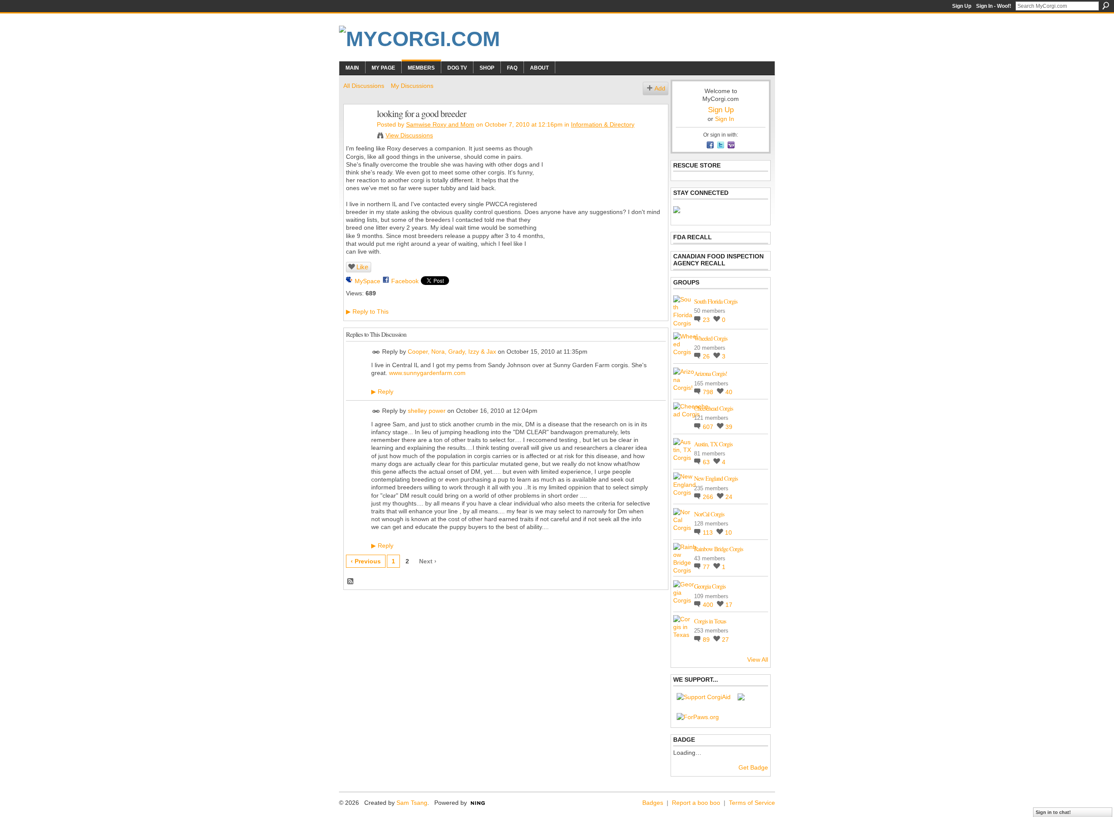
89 (707, 639)
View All (757, 659)
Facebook (405, 281)
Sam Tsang (411, 802)
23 (707, 319)
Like (362, 267)
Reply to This (367, 311)
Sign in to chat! (1053, 812)
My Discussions (412, 85)
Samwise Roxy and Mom (440, 124)
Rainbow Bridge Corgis (718, 549)
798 (709, 391)
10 (728, 532)
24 (728, 496)
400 (709, 604)
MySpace (367, 281)
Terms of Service (752, 802)
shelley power (427, 410)
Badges (652, 802)
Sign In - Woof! (993, 6)
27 (725, 639)
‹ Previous (366, 561)
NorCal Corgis (709, 514)
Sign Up (961, 6)
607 (709, 426)
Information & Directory (602, 124)
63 (707, 462)
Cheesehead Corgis (713, 408)
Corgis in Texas (710, 621)
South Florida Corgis (715, 301)
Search (1105, 6)
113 (709, 532)
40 (728, 391)
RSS (351, 582)
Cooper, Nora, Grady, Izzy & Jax (452, 351)
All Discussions (363, 85)
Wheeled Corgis (710, 338)
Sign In (724, 118)
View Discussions (409, 135)
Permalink (376, 352)
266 (709, 496)
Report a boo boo (696, 802)
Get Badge (753, 767)
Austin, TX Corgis (713, 444)
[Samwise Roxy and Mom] (358, 131)
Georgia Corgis (709, 586)
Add (659, 88)
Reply (382, 391)
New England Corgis (716, 478)
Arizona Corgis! (710, 373)
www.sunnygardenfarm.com (427, 372)
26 (707, 356)
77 (707, 566)
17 (728, 604)
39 (728, 426)
